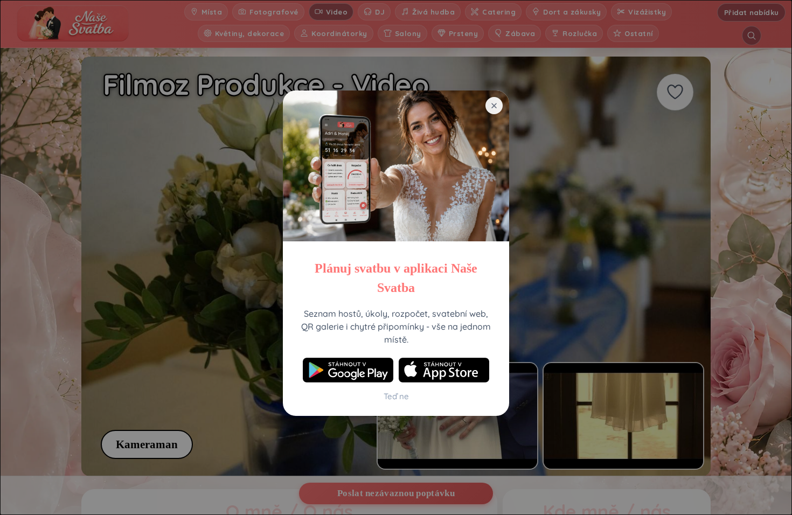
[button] (494, 105)
